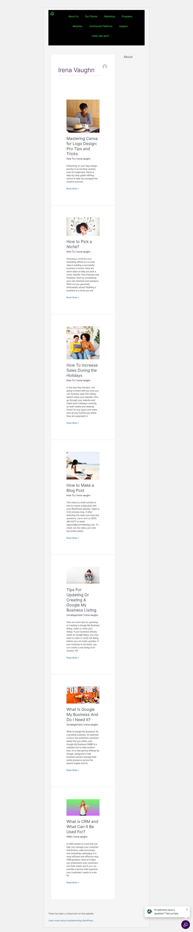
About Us (73, 16)
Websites (77, 26)
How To (70, 158)
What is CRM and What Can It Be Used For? (82, 826)
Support (123, 26)
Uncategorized (74, 615)
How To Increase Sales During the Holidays (82, 370)
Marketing (109, 16)
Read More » (72, 188)
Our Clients (91, 16)
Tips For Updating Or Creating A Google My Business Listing (81, 599)
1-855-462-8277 (100, 36)
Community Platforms (100, 26)
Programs (127, 16)
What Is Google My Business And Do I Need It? (82, 714)
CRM (69, 836)
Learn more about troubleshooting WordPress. (71, 920)
